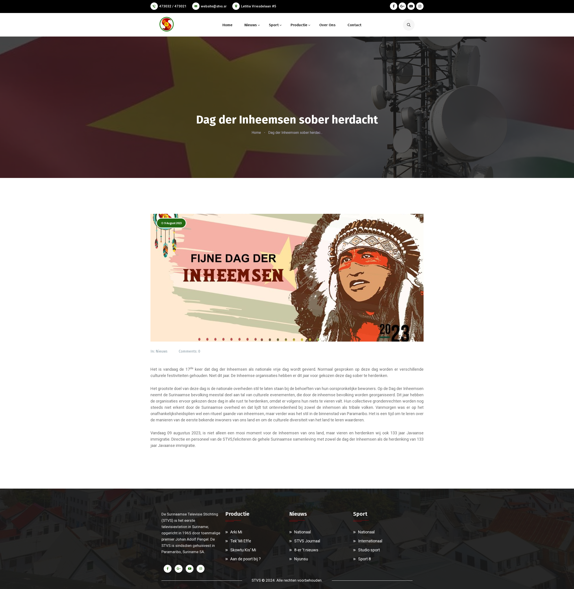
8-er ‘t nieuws (306, 550)
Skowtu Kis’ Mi (243, 550)
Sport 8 (364, 559)
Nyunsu (301, 559)
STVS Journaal (307, 541)
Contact (354, 25)
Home (227, 25)
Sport (274, 25)
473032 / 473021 (173, 6)
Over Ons (327, 25)
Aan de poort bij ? (245, 559)
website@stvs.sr (214, 6)
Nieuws (250, 25)
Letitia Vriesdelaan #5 (258, 6)
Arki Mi (236, 532)
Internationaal (370, 541)
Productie (299, 25)
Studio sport (369, 550)
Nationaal (302, 532)
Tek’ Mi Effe (240, 541)
